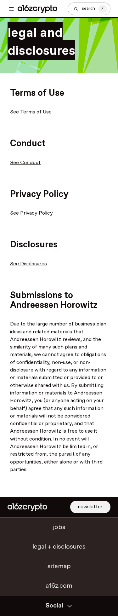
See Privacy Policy (31, 213)
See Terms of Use (31, 112)
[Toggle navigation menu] (11, 9)
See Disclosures (28, 264)
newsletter (90, 507)
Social (54, 606)
